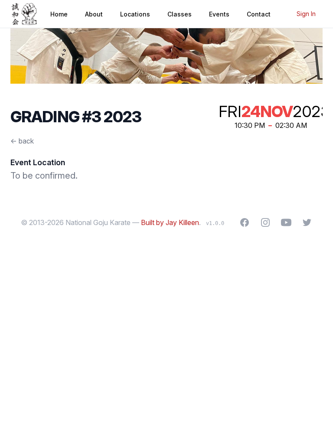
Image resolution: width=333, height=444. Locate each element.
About (94, 14)
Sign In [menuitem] (306, 13)
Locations (135, 14)
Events (219, 14)
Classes (179, 14)
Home (59, 14)
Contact (259, 14)
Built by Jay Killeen (170, 222)
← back (22, 141)
